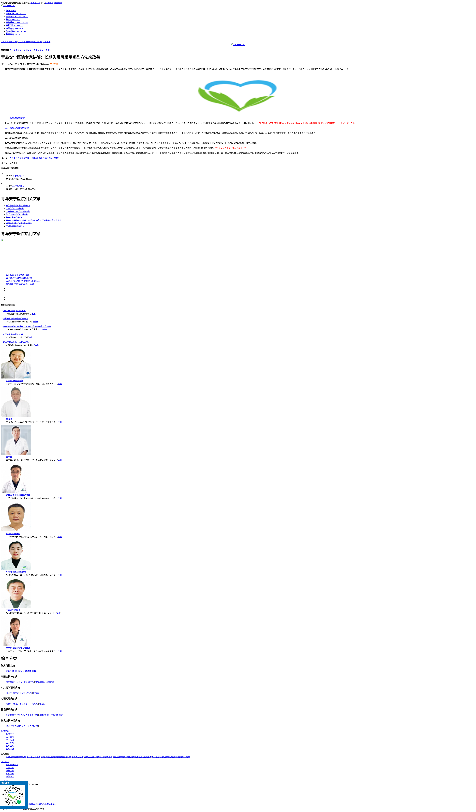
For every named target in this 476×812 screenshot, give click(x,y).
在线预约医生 (18, 186)
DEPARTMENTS (17, 22)
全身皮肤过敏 (77, 757)
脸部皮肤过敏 (20, 757)
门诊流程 (10, 768)
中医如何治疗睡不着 (15, 209)
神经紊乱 (21, 715)
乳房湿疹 (156, 757)
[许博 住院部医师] (16, 531)
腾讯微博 (49, 3)
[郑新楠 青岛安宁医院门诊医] (16, 492)
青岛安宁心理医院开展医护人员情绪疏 (23, 281)
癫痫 (27, 671)
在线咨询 (54, 64)
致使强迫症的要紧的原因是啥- (19, 278)
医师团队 (10, 746)
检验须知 (10, 774)
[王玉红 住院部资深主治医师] (16, 645)
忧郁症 (16, 704)
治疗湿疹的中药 (33, 757)
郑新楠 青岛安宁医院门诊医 (18, 495)
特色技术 (46, 42)
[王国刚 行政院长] (16, 607)
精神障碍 (33, 671)
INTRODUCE (16, 14)
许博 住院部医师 (13, 534)
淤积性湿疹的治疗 (182, 757)
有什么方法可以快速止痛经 (18, 275)
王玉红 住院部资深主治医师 (18, 648)
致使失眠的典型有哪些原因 (18, 206)
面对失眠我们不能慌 (15, 226)
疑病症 (35, 704)
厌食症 (36, 693)
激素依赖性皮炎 (48, 757)
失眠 (48, 50)
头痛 (36, 715)
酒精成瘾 (50, 682)
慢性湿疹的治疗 (120, 757)
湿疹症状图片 (90, 757)
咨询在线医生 (18, 176)
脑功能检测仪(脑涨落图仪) (14, 311)
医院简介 (5, 42)
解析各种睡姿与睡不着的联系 (19, 223)
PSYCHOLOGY (17, 17)
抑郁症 (22, 671)
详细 (60, 384)
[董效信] (16, 416)
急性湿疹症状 (133, 757)
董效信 (9, 419)
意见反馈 (45, 804)
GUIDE (13, 34)
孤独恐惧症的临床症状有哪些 (16, 342)
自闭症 (9, 693)
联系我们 (53, 804)
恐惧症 (29, 693)
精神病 (15, 671)
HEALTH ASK (16, 31)
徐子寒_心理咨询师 (14, 381)
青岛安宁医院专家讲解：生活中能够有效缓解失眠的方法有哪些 (33, 220)
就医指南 (5, 762)
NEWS (13, 20)
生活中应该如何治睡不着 (17, 214)
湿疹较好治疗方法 (104, 757)
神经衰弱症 (40, 682)
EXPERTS (14, 25)
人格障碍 (29, 715)
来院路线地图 (12, 765)
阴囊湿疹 (10, 757)
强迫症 (16, 693)
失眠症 (9, 671)
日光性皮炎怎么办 (63, 757)
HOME (11, 11)
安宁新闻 (10, 737)
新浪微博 (58, 3)
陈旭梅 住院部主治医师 (16, 572)
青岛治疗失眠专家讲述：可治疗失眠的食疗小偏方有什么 (34, 158)
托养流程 (10, 771)
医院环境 (22, 42)
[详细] (33, 314)
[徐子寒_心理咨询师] (16, 378)
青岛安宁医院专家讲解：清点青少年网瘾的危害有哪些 (27, 326)
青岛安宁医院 (15, 50)
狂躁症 (20, 682)
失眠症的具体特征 (14, 217)
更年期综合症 (25, 704)
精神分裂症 (11, 682)
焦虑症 (9, 704)
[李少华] (16, 454)
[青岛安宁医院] (8, 6)
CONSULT (14, 28)
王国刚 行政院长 (13, 610)
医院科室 (27, 50)
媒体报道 (10, 740)
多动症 (23, 693)
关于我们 (29, 804)
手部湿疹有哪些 (167, 757)
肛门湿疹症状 (145, 757)
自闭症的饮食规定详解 (13, 334)
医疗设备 (38, 42)
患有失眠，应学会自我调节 (18, 211)
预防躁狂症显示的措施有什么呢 (20, 284)
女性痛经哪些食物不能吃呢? (15, 319)
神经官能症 (44, 715)
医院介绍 (5, 731)
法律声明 (37, 804)
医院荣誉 (13, 42)
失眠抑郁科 (39, 50)
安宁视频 (30, 42)
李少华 (9, 457)
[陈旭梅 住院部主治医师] (16, 569)
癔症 (61, 715)
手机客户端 (35, 3)
